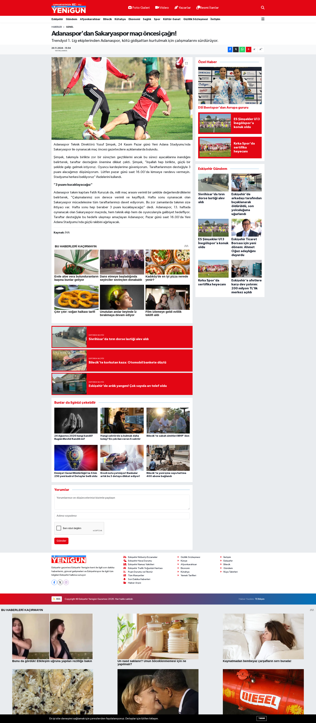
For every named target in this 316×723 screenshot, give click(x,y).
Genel (69, 27)
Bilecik (107, 19)
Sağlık (147, 19)
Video (164, 8)
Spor (157, 19)
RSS (58, 599)
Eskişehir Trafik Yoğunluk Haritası (145, 568)
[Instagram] (66, 582)
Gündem (71, 19)
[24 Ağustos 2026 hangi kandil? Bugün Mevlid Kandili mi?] (76, 420)
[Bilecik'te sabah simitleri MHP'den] (168, 420)
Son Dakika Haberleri (139, 579)
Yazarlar (185, 8)
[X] (60, 582)
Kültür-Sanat (172, 19)
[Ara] (262, 7)
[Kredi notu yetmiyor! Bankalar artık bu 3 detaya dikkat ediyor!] (122, 457)
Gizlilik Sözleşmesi (195, 19)
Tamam (261, 718)
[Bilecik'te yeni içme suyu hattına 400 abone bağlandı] (168, 457)
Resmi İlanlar (209, 8)
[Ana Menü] (262, 19)
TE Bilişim (259, 599)
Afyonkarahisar (90, 19)
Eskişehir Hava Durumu (140, 561)
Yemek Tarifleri (188, 575)
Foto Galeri (141, 8)
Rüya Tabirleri (231, 572)
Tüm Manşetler (136, 575)
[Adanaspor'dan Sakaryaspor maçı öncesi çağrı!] (122, 98)
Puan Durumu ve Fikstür (140, 572)
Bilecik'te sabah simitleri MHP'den (167, 435)
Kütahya (120, 19)
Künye (184, 561)
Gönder (61, 540)
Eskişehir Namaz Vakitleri (141, 564)
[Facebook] (54, 582)
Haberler (57, 27)
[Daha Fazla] (248, 49)
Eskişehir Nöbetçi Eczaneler (143, 557)
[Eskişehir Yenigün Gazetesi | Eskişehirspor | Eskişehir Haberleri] (69, 7)
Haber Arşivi (134, 583)
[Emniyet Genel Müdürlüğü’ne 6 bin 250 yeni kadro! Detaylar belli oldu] (76, 457)
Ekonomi (134, 19)
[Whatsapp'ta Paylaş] (242, 49)
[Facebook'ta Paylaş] (230, 49)
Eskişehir (57, 19)
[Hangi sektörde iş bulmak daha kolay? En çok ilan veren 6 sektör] (122, 420)
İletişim (215, 19)
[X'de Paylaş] (236, 49)
